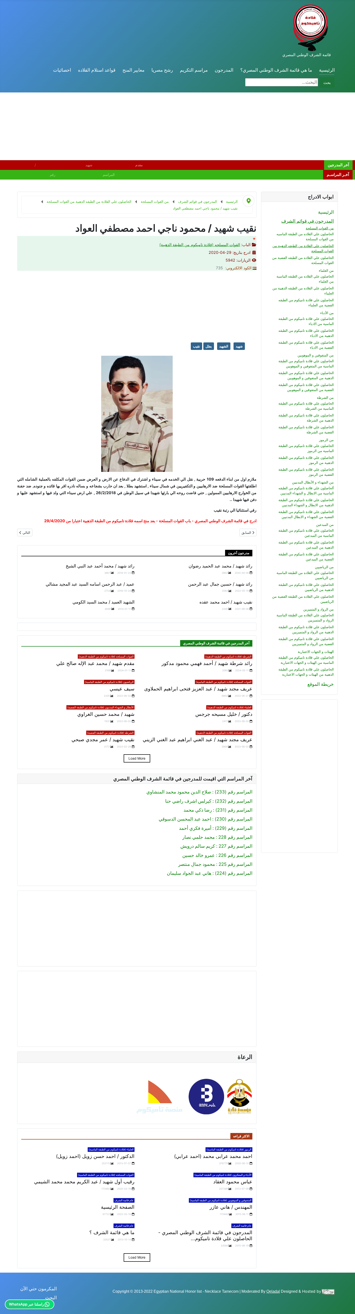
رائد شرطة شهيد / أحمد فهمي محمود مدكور (207, 663)
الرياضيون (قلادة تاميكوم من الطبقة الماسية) (109, 682)
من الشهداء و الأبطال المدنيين (313, 482)
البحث (51, 1297)
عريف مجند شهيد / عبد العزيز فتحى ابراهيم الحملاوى (198, 689)
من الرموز (326, 440)
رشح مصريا (162, 70)
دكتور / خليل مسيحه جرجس (223, 714)
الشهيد (223, 346)
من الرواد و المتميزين (318, 609)
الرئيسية (327, 70)
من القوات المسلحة (320, 228)
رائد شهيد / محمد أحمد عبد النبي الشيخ (100, 565)
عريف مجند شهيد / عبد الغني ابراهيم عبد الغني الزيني (197, 739)
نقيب (196, 346)
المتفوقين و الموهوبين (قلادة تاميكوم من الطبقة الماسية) (220, 1200)
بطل (209, 346)
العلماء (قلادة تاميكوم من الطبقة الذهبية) (229, 707)
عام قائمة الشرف (124, 1200)
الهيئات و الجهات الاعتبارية (316, 651)
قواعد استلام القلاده (96, 70)
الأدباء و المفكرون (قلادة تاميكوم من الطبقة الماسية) (222, 1175)
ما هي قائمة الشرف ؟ (112, 1232)
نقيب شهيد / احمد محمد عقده (225, 601)
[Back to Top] (9, 1304)
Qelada (272, 1291)
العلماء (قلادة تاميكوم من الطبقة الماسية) (111, 1149)
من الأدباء (327, 313)
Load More (136, 758)
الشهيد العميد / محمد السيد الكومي (103, 601)
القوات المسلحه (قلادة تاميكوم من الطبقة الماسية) (223, 682)
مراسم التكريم (194, 70)
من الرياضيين (324, 567)
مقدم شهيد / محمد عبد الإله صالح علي (95, 663)
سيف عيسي (122, 689)
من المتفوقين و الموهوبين (316, 355)
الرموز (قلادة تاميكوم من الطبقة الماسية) (228, 1149)
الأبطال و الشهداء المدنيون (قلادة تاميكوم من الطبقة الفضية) (100, 707)
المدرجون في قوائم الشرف (307, 221)
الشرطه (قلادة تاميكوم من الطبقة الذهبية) (228, 656)
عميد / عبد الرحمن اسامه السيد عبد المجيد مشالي (90, 584)
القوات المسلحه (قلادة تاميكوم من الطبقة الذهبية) (199, 244)
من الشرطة (325, 397)
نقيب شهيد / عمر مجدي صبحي (103, 739)
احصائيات (62, 70)
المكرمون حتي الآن (38, 1288)
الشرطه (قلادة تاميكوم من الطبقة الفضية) (110, 732)
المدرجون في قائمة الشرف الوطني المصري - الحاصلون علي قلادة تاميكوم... (205, 1235)
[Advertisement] (210, 126)
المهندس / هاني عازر (231, 1207)
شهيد (239, 346)
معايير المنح (133, 70)
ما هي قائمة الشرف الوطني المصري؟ (276, 70)
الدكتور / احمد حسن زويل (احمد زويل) (95, 1156)
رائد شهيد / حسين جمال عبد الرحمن (220, 584)
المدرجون (224, 70)
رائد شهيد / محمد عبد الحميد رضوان (220, 565)
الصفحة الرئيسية (118, 1207)
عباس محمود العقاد (232, 1182)
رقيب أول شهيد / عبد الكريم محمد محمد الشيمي (84, 1182)
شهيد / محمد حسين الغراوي (106, 714)
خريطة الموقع (320, 684)
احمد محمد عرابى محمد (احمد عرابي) (213, 1156)
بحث (327, 82)
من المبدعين (325, 524)
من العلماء (326, 270)
